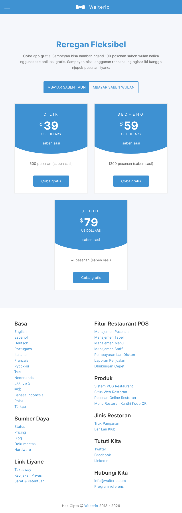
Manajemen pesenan (111, 331)
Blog (18, 438)
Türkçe (20, 406)
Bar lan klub (104, 429)
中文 (18, 389)
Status (19, 426)
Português (23, 349)
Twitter (100, 449)
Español (21, 337)
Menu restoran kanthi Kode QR (120, 403)
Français (21, 360)
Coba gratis (51, 181)
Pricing (20, 432)
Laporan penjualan (109, 360)
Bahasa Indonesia (29, 395)
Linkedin (101, 460)
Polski (19, 401)
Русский (21, 366)
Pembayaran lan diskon (114, 354)
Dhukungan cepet (109, 366)
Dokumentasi (25, 444)
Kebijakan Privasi (28, 475)
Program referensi (109, 486)
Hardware (22, 449)
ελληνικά (22, 383)
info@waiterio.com (110, 480)
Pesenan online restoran (115, 397)
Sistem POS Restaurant (113, 386)
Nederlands (24, 377)
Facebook (102, 455)
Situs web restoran (110, 392)
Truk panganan (106, 423)
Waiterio (91, 505)
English (20, 331)
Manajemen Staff (108, 349)
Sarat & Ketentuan (29, 481)
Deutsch (21, 343)
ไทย (17, 372)
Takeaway (22, 469)
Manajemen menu (109, 343)
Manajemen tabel (109, 337)
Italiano (20, 354)
